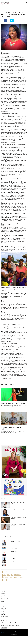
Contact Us (3, 608)
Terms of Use (3, 614)
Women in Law (14, 565)
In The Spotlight (14, 548)
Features (12, 544)
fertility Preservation (20, 571)
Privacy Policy (4, 612)
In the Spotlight (4, 595)
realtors (4, 580)
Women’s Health (14, 551)
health (4, 574)
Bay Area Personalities (15, 541)
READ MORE (4, 409)
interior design (6, 571)
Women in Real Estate (5, 596)
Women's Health (4, 598)
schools (12, 571)
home (15, 577)
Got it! (14, 634)
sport (8, 574)
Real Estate (13, 558)
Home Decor (13, 561)
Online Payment (4, 616)
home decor (20, 577)
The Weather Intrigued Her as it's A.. (18, 509)
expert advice (5, 577)
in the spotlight (17, 574)
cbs (12, 574)
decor (11, 577)
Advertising (3, 609)
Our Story (3, 611)
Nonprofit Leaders (14, 554)
